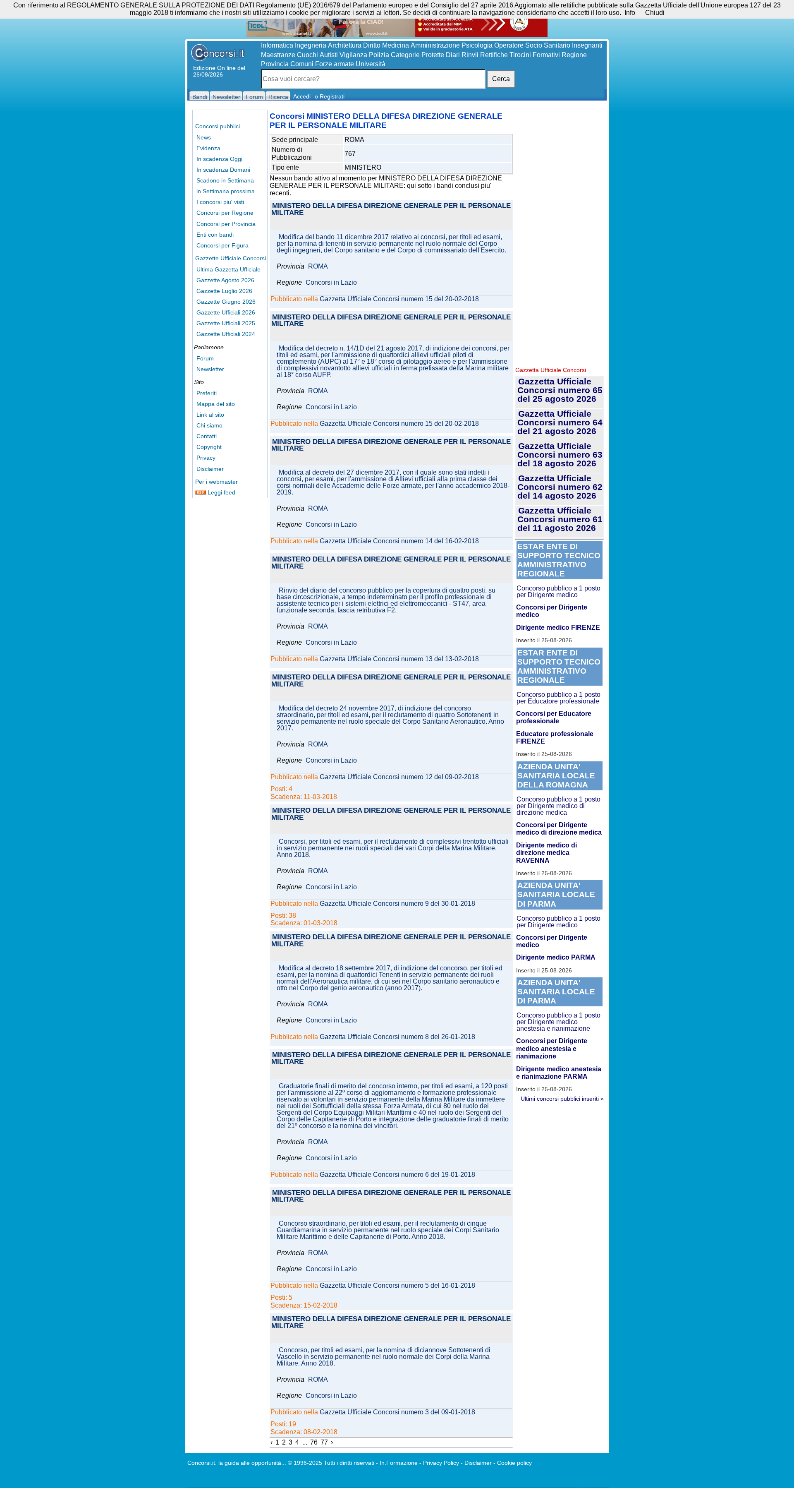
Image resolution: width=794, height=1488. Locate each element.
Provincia (275, 63)
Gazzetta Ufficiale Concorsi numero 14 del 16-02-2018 (399, 541)
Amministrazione (435, 45)
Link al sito (210, 414)
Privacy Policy (441, 1462)
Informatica (277, 45)
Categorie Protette (417, 54)
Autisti (329, 54)
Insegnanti (587, 45)
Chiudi (655, 12)
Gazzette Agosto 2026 (225, 280)
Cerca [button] (501, 78)
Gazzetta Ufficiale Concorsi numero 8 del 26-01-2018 (397, 1037)
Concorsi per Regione (225, 212)
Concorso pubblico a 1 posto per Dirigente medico (558, 591)
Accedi (302, 96)
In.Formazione (399, 1462)
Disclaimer (210, 469)
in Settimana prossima (225, 191)
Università (370, 63)
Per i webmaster (216, 481)
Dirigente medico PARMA (556, 957)
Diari (453, 54)
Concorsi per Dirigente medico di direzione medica (559, 828)
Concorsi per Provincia (226, 224)
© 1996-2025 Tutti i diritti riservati (331, 1462)
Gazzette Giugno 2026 (226, 301)
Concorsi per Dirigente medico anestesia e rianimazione (551, 1048)
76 (314, 1442)
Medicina (395, 45)
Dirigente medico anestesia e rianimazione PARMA (558, 1073)
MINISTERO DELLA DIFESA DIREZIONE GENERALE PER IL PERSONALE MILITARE (391, 210)
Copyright (209, 447)
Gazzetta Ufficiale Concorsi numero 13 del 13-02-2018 (399, 659)
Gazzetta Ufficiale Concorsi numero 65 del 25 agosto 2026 (560, 390)
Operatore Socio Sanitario (532, 45)
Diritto (371, 45)
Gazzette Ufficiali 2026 (225, 312)
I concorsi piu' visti (220, 202)
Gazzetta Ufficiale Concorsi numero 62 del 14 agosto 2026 (560, 487)
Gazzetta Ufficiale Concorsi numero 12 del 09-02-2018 (399, 777)
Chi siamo (209, 425)
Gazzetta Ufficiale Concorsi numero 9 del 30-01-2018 (397, 903)
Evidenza (208, 148)
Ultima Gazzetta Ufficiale (228, 269)
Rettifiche (494, 54)
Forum (205, 358)
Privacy (205, 457)
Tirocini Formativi (534, 54)
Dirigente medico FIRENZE (558, 627)
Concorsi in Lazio (331, 282)
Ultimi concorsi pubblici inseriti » (562, 1098)
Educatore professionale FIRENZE (554, 737)
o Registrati (329, 96)
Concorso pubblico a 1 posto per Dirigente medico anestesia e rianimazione (558, 1022)
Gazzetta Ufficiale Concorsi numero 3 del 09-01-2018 (397, 1412)
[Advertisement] (559, 236)
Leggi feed (220, 492)
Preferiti (206, 393)
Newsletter (210, 369)
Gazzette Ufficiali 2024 (225, 334)
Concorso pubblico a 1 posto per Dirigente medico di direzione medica (558, 806)
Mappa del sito (215, 404)
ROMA (318, 266)
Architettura (344, 45)
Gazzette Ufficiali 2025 (225, 323)
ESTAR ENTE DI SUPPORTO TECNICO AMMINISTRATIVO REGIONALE (558, 560)
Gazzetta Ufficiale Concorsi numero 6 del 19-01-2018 (397, 1174)
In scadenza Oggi (219, 159)
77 (324, 1442)
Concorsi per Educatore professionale (553, 717)
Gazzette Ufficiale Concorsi (230, 258)
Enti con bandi (215, 234)
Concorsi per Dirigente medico (551, 611)
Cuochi (307, 54)
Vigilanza (353, 54)
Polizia (379, 54)
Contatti (206, 436)
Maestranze (278, 54)
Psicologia (477, 45)
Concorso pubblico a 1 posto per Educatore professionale (558, 698)
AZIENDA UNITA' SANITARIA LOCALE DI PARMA (556, 894)
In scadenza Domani (223, 169)
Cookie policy (514, 1462)
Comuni (301, 63)
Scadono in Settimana (225, 180)
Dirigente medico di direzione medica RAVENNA (546, 853)
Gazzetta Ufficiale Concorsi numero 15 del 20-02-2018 (399, 299)
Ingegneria (310, 45)
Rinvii (470, 54)
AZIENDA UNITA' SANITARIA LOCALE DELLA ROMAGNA (556, 775)
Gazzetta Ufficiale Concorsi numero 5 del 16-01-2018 (397, 1285)
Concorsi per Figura (222, 245)
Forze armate (334, 63)
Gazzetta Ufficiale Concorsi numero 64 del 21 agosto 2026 (560, 422)
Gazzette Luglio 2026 (224, 291)
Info (629, 12)
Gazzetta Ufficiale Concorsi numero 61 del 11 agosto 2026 (560, 519)
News (203, 137)
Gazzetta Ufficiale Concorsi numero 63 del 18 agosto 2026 (560, 455)
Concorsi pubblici (217, 126)
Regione (574, 54)
